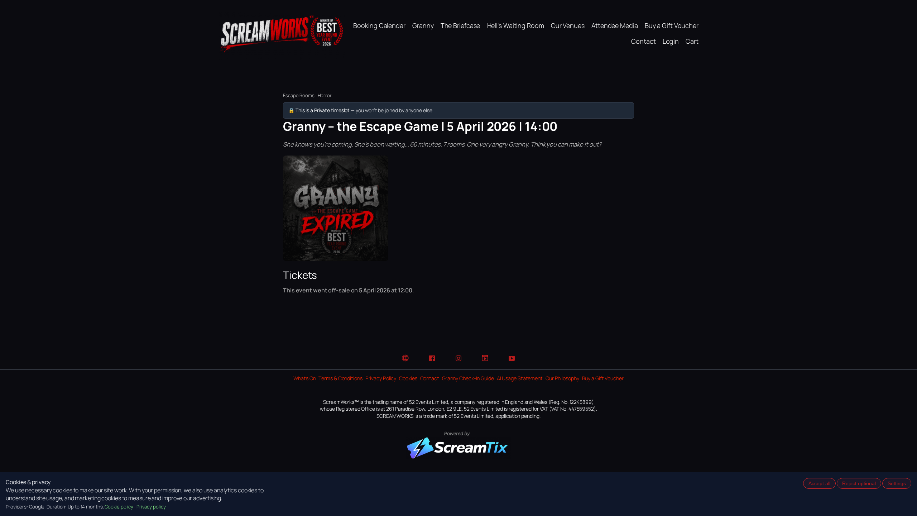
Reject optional (859, 483)
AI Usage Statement (520, 378)
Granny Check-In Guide (468, 378)
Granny (422, 25)
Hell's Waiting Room (515, 25)
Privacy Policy (381, 378)
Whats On (304, 378)
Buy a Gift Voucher (671, 25)
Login (671, 41)
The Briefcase (460, 25)
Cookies (408, 378)
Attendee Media (614, 25)
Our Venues (568, 25)
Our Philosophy (562, 378)
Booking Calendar (379, 25)
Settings (897, 483)
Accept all (819, 483)
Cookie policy (119, 506)
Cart (692, 41)
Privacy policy (151, 506)
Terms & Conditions (340, 378)
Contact (643, 41)
